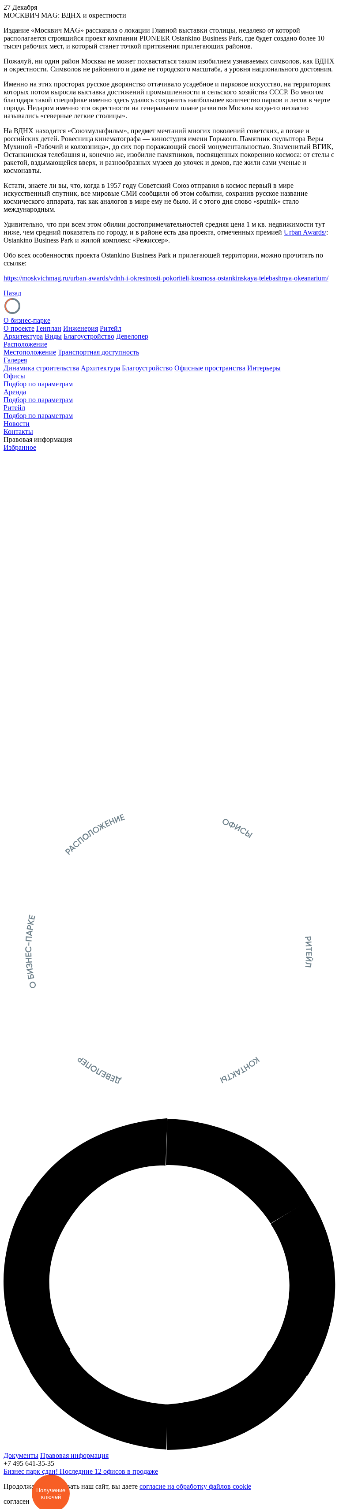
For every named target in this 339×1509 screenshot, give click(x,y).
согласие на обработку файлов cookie (195, 1486)
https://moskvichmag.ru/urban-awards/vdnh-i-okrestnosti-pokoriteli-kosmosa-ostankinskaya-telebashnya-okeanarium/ (166, 278)
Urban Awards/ (305, 232)
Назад (12, 293)
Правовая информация (74, 1455)
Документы (21, 1455)
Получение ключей (50, 1493)
